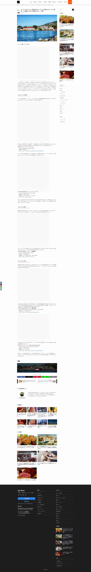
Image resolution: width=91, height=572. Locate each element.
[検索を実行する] (73, 10)
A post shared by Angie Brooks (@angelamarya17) (28, 340)
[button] (21, 377)
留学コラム (40, 506)
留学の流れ (40, 495)
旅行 (18, 12)
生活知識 (62, 97)
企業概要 (39, 502)
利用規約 (39, 513)
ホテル (58, 504)
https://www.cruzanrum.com (29, 256)
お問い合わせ (26, 501)
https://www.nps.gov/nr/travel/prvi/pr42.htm (32, 312)
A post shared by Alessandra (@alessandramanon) (28, 142)
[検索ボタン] (73, 2)
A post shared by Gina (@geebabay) (28, 302)
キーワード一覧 (63, 119)
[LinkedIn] (23, 495)
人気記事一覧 (63, 121)
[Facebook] (19, 495)
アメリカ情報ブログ (41, 504)
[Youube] (25, 495)
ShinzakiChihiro (22, 397)
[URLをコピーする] (53, 377)
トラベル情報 (63, 92)
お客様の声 (59, 561)
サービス (39, 493)
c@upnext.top (23, 515)
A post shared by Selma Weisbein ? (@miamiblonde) (28, 189)
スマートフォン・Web (64, 99)
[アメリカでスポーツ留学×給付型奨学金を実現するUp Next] (18, 2)
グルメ (62, 88)
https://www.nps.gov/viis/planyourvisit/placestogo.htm (34, 350)
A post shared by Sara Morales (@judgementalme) (28, 246)
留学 (61, 107)
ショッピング (63, 101)
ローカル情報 (59, 506)
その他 (58, 522)
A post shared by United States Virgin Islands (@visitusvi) (28, 80)
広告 (58, 520)
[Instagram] (21, 495)
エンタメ (62, 105)
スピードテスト (63, 103)
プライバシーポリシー (42, 511)
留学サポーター (40, 497)
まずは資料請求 (26, 498)
